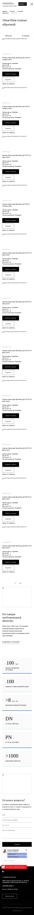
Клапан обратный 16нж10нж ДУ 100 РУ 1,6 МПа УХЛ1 (16, 59)
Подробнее (8, 79)
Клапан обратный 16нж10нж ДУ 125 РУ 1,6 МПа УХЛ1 (16, 107)
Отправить (17, 844)
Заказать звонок (9, 896)
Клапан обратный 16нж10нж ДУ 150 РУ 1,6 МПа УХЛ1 (16, 205)
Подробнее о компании (10, 642)
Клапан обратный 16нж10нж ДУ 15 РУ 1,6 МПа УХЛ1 (16, 156)
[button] (21, 4)
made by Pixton (17, 910)
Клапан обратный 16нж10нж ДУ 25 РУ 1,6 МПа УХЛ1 (16, 303)
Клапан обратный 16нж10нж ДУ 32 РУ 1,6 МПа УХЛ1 (16, 351)
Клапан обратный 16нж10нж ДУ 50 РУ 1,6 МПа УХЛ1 (16, 449)
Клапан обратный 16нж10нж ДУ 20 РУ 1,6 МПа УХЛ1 (16, 254)
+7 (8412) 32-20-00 (9, 877)
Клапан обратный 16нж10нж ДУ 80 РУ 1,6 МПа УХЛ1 (16, 547)
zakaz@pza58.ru (8, 886)
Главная (4, 11)
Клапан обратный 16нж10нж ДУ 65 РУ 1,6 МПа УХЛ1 (16, 498)
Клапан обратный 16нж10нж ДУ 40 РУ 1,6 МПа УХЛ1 (17, 400)
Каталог (12, 11)
